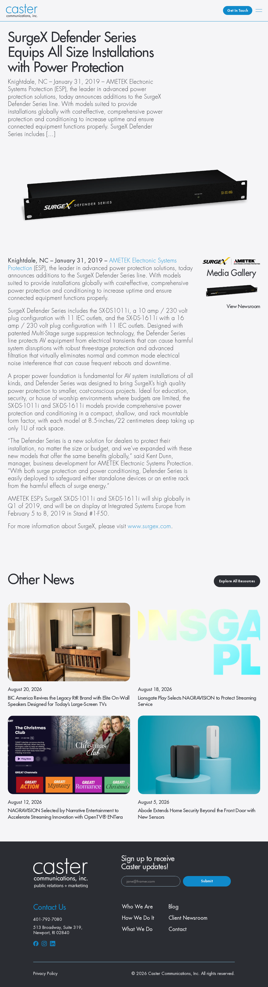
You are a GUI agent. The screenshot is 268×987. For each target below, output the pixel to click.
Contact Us (49, 907)
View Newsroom (243, 306)
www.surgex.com (149, 526)
